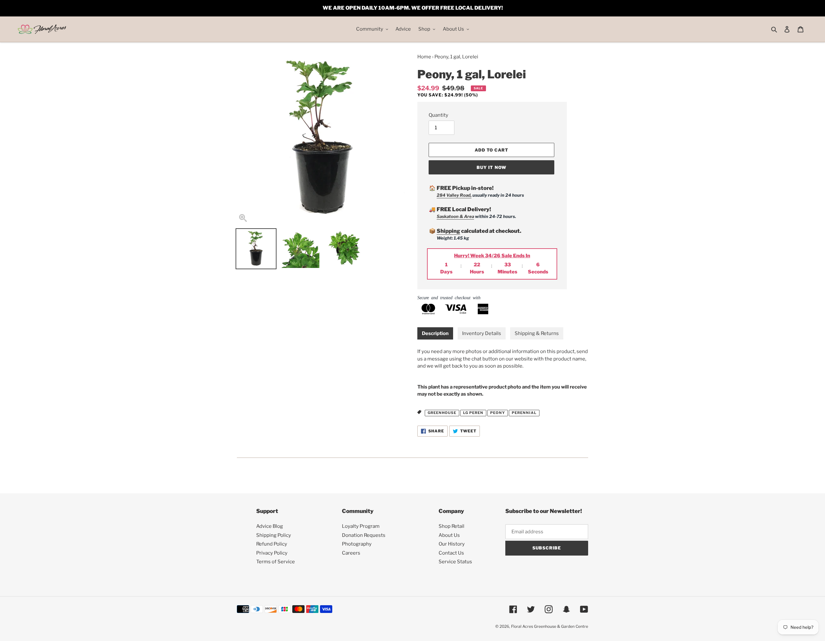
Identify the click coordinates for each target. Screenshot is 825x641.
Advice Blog (269, 526)
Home (424, 57)
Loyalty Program (361, 526)
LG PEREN (473, 412)
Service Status (455, 562)
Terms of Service (275, 562)
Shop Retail (451, 526)
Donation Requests (363, 535)
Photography (357, 544)
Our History (452, 544)
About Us (449, 535)
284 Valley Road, (454, 195)
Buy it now (491, 167)
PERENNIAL (524, 412)
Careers (351, 553)
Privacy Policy (271, 553)
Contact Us (451, 553)
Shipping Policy (273, 535)
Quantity (438, 115)
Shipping (448, 231)
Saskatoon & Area (455, 216)
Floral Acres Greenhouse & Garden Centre (549, 626)
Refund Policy (271, 544)
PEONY (497, 412)
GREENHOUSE (442, 412)
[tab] (435, 333)
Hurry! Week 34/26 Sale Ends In (492, 256)
